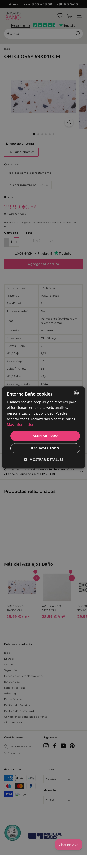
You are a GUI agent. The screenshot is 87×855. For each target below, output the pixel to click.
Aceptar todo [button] (45, 436)
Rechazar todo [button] (45, 448)
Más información (20, 424)
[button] (43, 460)
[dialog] (43, 427)
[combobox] (76, 392)
